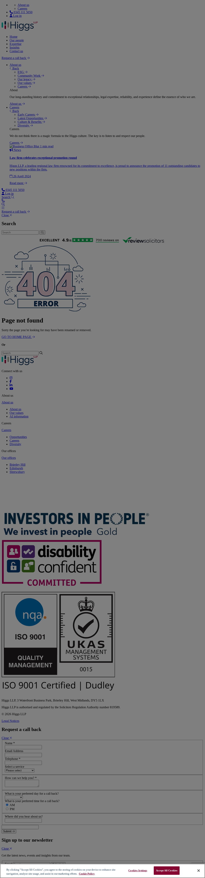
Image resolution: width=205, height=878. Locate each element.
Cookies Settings (137, 870)
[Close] (198, 870)
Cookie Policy (87, 873)
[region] (102, 871)
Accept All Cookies (166, 870)
